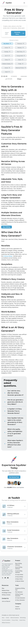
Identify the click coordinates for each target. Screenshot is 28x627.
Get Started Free (14, 477)
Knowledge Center (6, 592)
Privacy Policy (15, 620)
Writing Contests (6, 594)
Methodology (23, 617)
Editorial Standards (14, 617)
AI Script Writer (19, 574)
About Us (17, 608)
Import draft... (7, 33)
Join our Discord (6, 601)
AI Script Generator (20, 598)
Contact (7, 617)
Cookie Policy (22, 620)
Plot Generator (19, 592)
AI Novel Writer (7, 256)
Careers (17, 606)
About (3, 617)
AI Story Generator (20, 600)
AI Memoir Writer (19, 581)
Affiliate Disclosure (6, 622)
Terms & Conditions (6, 620)
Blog (3, 588)
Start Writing (6, 227)
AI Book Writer (19, 579)
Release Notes (5, 590)
